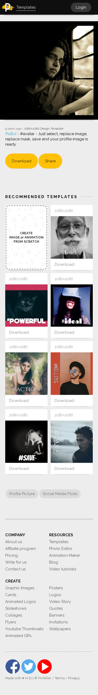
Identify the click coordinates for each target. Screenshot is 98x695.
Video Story (60, 601)
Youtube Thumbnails (24, 629)
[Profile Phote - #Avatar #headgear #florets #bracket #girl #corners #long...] (72, 305)
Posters (56, 588)
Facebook (12, 666)
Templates (58, 541)
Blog (53, 562)
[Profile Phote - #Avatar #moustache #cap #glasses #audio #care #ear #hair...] (72, 373)
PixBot (11, 133)
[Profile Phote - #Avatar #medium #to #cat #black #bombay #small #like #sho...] (26, 305)
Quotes (56, 608)
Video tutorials (62, 569)
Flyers (10, 622)
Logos (55, 594)
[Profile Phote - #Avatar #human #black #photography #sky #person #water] (72, 442)
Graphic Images (19, 588)
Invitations (58, 622)
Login (81, 7)
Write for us (15, 562)
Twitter (28, 666)
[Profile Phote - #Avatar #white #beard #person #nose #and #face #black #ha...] (72, 237)
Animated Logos (20, 601)
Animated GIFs (18, 635)
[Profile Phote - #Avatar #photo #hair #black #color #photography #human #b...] (26, 373)
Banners (56, 615)
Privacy (74, 678)
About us (13, 541)
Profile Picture (22, 493)
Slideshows (15, 608)
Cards (10, 594)
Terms (60, 678)
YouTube (44, 666)
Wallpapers (60, 629)
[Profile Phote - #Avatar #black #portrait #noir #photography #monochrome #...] (26, 442)
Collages (13, 615)
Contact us (15, 569)
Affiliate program (20, 548)
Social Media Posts (60, 493)
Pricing (11, 555)
